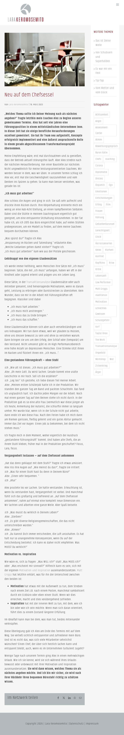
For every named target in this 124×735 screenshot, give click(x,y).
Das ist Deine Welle (103, 43)
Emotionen (101, 191)
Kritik (98, 269)
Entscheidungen (103, 198)
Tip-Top (100, 80)
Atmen (98, 140)
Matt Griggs (101, 289)
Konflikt (99, 256)
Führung (99, 217)
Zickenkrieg (101, 366)
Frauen (99, 211)
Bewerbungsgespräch (106, 146)
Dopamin (100, 185)
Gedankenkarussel (104, 224)
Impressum (92, 724)
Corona (99, 166)
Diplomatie (101, 172)
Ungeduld (100, 353)
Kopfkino (100, 263)
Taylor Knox (101, 333)
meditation (101, 295)
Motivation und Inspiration (34, 570)
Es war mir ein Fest (104, 71)
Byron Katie (101, 153)
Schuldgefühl (102, 320)
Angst (98, 121)
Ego (111, 185)
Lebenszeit (100, 276)
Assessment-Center (101, 130)
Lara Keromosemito (18, 104)
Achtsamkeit (101, 115)
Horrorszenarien (103, 243)
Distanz (99, 179)
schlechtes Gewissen (100, 311)
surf (97, 327)
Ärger (98, 372)
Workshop (100, 359)
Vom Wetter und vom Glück (105, 90)
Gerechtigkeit (102, 230)
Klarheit (109, 250)
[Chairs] (45, 59)
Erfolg (98, 205)
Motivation (101, 302)
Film (108, 205)
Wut (112, 359)
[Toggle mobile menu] (117, 4)
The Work (100, 340)
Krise (111, 263)
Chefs (98, 159)
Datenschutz (76, 724)
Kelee (98, 250)
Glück (98, 237)
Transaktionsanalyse (38, 282)
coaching (110, 159)
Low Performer (103, 282)
